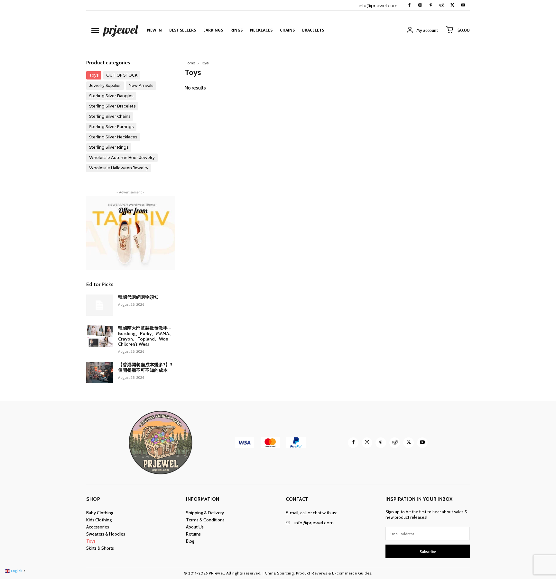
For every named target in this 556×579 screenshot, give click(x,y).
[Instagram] (420, 5)
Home (190, 63)
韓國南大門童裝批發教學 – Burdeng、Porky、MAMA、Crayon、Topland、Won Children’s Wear (145, 336)
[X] (452, 5)
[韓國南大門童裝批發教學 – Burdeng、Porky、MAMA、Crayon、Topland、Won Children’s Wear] (99, 336)
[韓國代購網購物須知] (99, 305)
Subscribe (428, 551)
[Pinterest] (430, 5)
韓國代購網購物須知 (138, 297)
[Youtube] (463, 5)
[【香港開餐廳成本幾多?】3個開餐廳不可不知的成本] (99, 372)
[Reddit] (441, 5)
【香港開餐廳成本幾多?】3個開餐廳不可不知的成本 (145, 367)
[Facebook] (409, 5)
